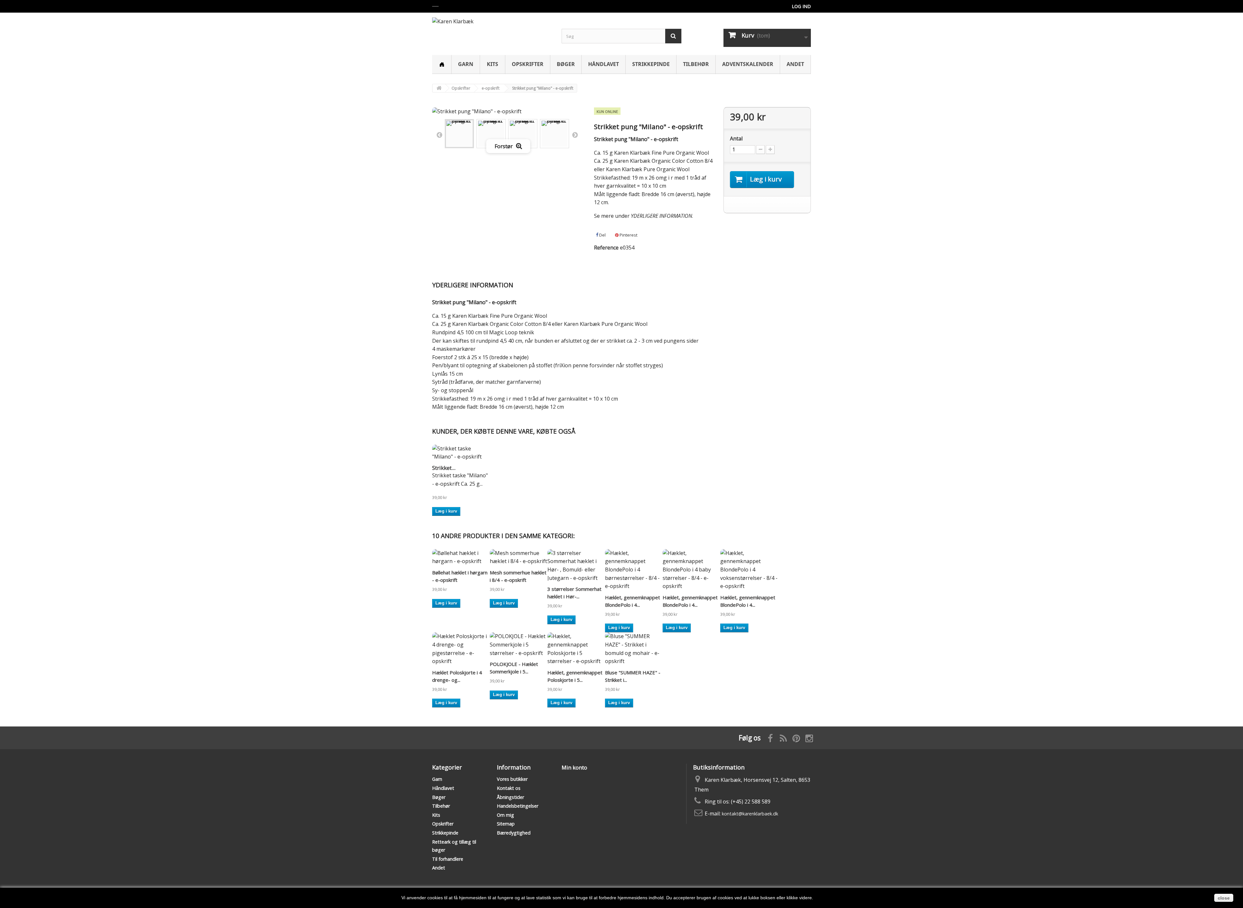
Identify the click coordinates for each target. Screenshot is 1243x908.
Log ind (801, 6)
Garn (465, 64)
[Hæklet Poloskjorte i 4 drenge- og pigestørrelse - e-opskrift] (461, 648)
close (1224, 898)
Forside (441, 64)
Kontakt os (509, 788)
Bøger (566, 64)
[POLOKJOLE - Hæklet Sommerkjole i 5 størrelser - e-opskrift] (518, 644)
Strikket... (443, 467)
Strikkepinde (651, 64)
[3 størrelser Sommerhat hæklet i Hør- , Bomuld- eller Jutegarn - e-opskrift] (576, 565)
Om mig (505, 815)
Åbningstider (510, 797)
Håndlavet (603, 64)
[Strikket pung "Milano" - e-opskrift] (459, 133)
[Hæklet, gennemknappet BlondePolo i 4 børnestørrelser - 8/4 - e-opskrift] (634, 570)
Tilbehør (696, 64)
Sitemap (506, 824)
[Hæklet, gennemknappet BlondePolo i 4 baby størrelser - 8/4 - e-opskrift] (691, 570)
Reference (606, 247)
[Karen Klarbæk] (492, 30)
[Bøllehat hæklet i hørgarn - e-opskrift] (461, 557)
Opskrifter (527, 64)
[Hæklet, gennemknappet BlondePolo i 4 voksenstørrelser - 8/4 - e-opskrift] (749, 570)
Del (602, 235)
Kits (492, 64)
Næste (575, 134)
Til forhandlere (447, 859)
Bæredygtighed (514, 833)
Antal (736, 138)
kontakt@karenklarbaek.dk (750, 814)
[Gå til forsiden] (439, 88)
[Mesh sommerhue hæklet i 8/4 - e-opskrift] (518, 557)
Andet (795, 64)
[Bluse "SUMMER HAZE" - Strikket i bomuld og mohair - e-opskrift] (634, 648)
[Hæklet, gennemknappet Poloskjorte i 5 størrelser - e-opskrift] (576, 648)
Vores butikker (512, 779)
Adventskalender (747, 64)
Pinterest (628, 235)
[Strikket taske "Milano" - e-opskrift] (461, 453)
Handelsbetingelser (517, 806)
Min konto (574, 767)
